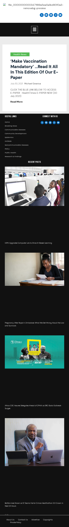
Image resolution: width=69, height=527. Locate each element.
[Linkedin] (51, 15)
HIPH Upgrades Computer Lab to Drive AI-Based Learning (28, 243)
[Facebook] (46, 122)
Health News (19, 54)
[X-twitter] (42, 122)
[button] (34, 29)
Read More (16, 101)
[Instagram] (56, 15)
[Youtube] (58, 122)
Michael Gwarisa (32, 83)
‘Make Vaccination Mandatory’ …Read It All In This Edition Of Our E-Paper (34, 69)
